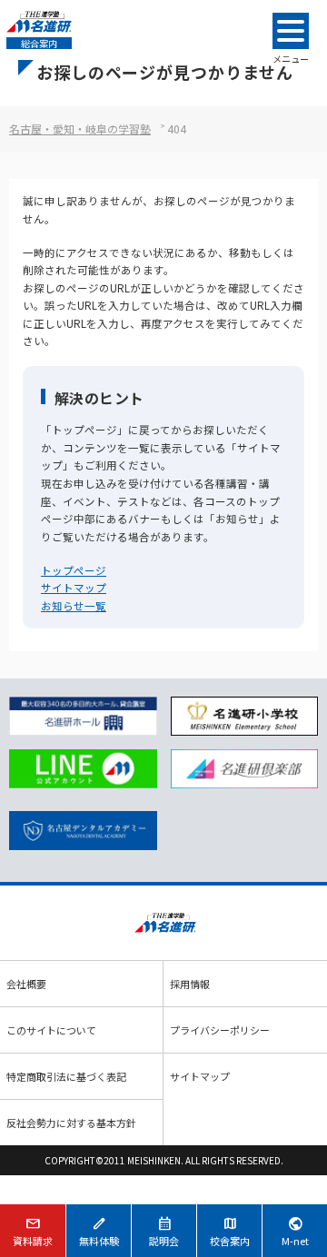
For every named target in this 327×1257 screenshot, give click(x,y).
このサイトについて (51, 1030)
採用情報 (190, 983)
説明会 (164, 1230)
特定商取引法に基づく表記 (66, 1076)
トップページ (73, 570)
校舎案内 (230, 1230)
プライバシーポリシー (220, 1030)
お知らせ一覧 (73, 606)
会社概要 (26, 983)
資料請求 (33, 1230)
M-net (295, 1230)
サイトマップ (73, 587)
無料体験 (99, 1230)
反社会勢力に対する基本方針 (71, 1122)
